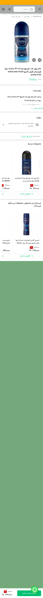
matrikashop (37, 17)
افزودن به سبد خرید (29, 593)
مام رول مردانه (16, 17)
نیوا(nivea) (33, 79)
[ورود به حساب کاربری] (10, 9)
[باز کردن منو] (39, 9)
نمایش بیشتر (38, 108)
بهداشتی (26, 17)
